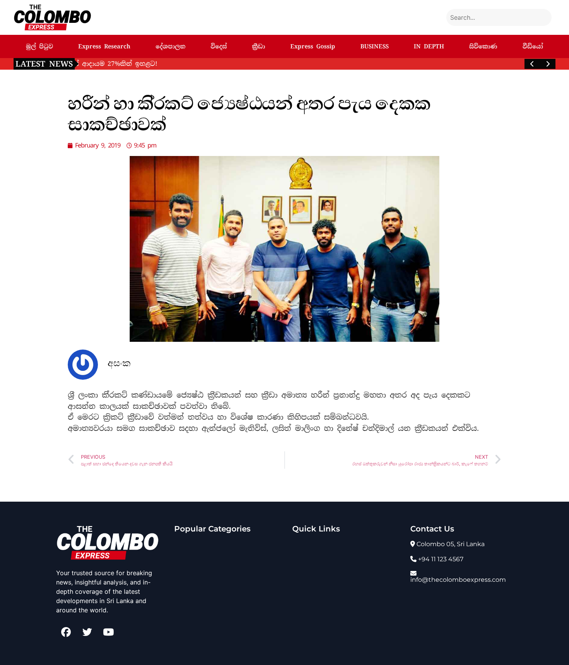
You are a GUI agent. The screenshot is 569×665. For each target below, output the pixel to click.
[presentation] (532, 64)
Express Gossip (312, 46)
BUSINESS (374, 46)
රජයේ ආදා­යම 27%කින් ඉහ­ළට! (134, 64)
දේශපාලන (170, 46)
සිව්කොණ (483, 46)
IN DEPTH (429, 46)
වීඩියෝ (533, 46)
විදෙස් (219, 46)
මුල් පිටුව (39, 46)
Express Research (104, 46)
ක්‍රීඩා (258, 46)
